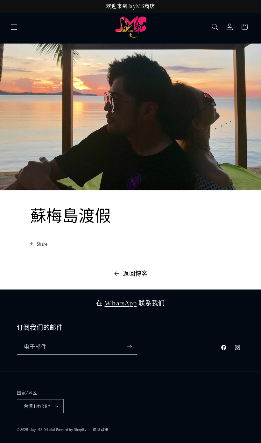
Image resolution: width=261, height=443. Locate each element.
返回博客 (135, 273)
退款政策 (101, 429)
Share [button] (42, 244)
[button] (14, 26)
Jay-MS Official (42, 429)
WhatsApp (120, 303)
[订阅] (129, 346)
